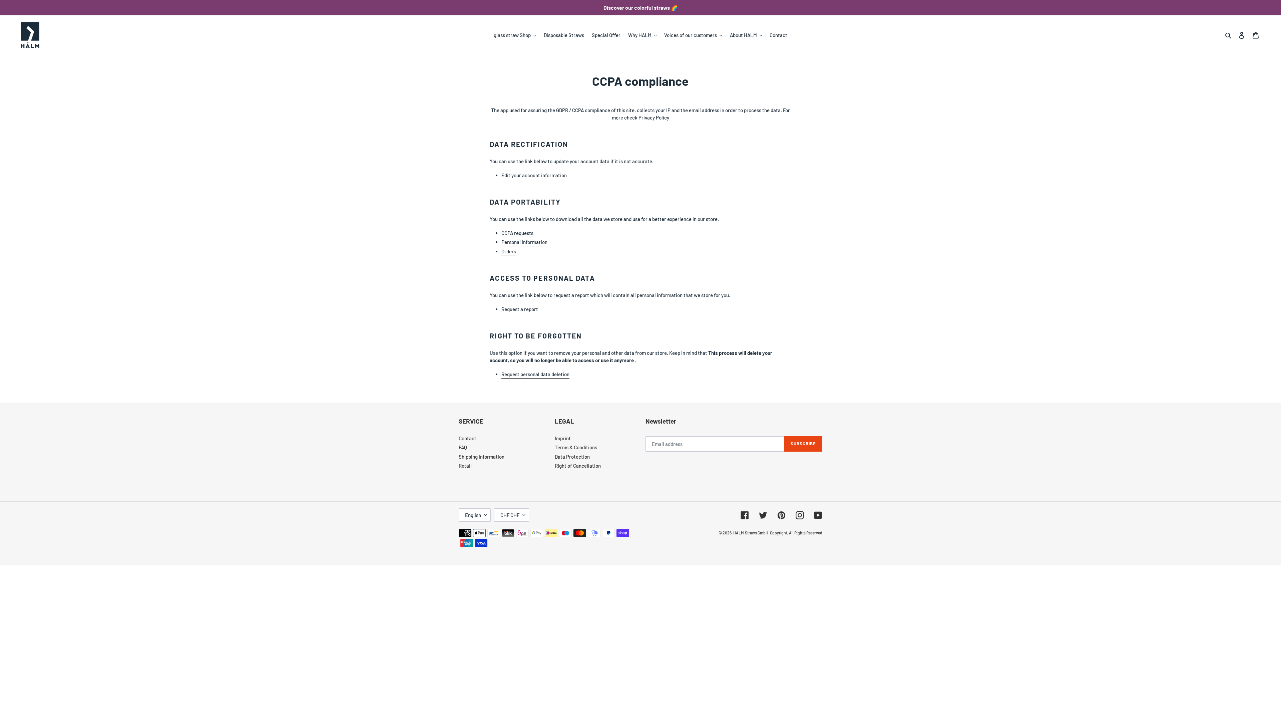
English (473, 515)
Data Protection (572, 457)
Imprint (563, 438)
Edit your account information (534, 175)
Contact (467, 438)
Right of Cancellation (578, 466)
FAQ (463, 447)
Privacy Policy (653, 117)
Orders (508, 251)
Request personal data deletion (535, 374)
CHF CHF (509, 515)
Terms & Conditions (576, 447)
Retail (465, 466)
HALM (738, 532)
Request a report (519, 309)
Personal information (524, 242)
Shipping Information (481, 457)
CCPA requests (517, 233)
